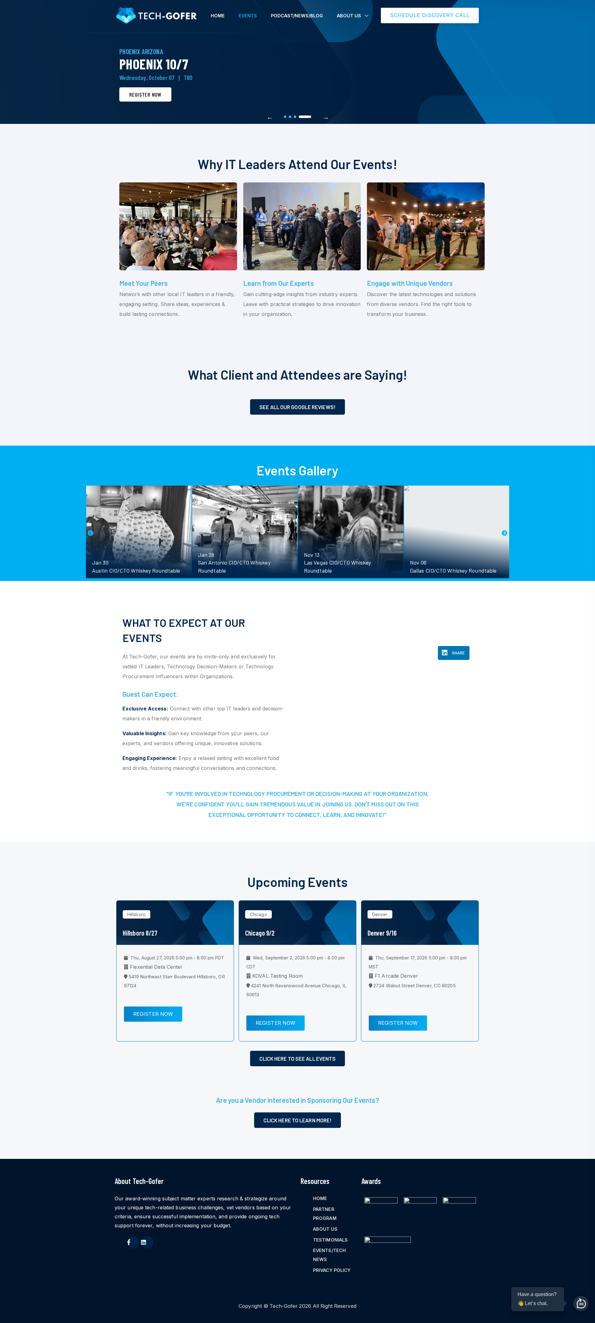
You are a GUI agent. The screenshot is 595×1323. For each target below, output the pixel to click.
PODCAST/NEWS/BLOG (297, 15)
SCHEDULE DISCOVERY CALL (429, 15)
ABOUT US (349, 15)
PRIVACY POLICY (331, 1270)
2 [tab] (290, 117)
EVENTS (248, 15)
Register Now (145, 94)
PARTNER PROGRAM (325, 1214)
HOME (218, 15)
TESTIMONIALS (330, 1239)
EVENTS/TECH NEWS (329, 1255)
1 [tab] (285, 117)
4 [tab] (305, 117)
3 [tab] (295, 117)
